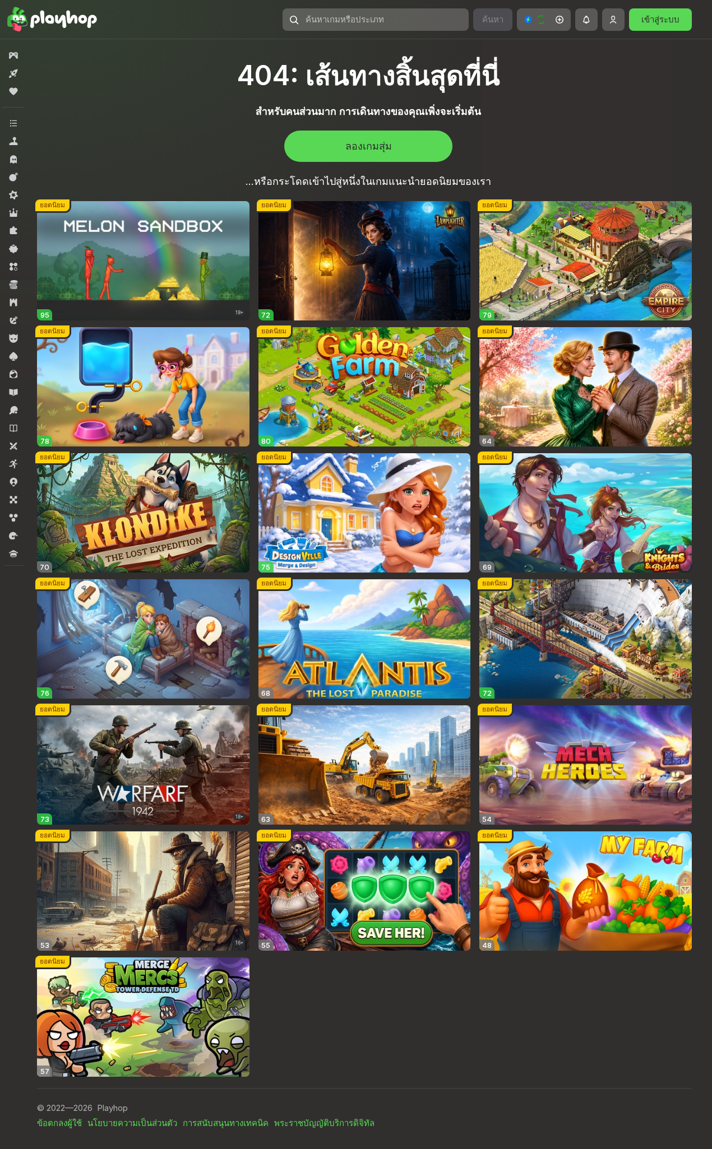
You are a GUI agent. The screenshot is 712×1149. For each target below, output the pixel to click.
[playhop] (52, 19)
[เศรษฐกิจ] (13, 285)
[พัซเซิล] (13, 231)
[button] (544, 19)
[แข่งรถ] (13, 536)
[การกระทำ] (13, 177)
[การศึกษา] (13, 392)
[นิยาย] (13, 428)
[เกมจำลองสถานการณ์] (13, 141)
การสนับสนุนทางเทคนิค (226, 1123)
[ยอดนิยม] (13, 91)
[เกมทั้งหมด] (13, 55)
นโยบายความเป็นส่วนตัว (132, 1123)
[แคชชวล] (13, 249)
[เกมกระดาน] (13, 500)
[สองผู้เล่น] (13, 446)
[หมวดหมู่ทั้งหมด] (13, 123)
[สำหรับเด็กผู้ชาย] (13, 338)
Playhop (112, 1108)
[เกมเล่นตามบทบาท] (13, 213)
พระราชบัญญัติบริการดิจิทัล (324, 1123)
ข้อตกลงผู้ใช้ (59, 1123)
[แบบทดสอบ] (13, 553)
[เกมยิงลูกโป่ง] (13, 518)
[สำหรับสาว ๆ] (13, 374)
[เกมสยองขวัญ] (13, 159)
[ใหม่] (13, 73)
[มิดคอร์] (13, 195)
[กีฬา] (13, 410)
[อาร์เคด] (13, 464)
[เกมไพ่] (13, 356)
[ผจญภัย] (13, 320)
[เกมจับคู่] (13, 267)
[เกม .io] (13, 482)
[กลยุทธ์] (13, 302)
